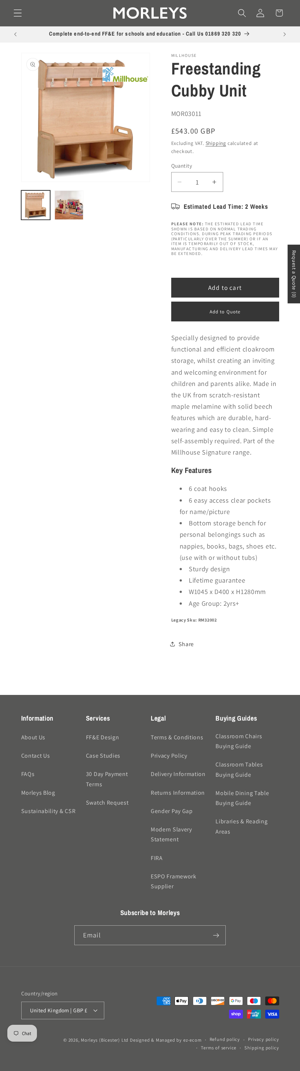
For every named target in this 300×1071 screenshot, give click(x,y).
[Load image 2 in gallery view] (69, 205)
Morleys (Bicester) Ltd (104, 1040)
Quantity (181, 165)
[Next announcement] (285, 34)
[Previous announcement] (15, 34)
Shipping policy (261, 1048)
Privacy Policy (169, 755)
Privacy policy (263, 1039)
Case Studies (103, 755)
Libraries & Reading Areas (241, 826)
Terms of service (218, 1048)
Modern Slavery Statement (171, 834)
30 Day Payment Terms (107, 779)
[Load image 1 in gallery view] (35, 205)
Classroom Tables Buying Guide (239, 769)
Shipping (216, 143)
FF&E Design (102, 737)
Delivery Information (178, 774)
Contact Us (35, 755)
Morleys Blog (38, 793)
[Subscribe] (216, 935)
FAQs (28, 774)
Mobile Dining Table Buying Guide (242, 798)
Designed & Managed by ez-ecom (165, 1040)
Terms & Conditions (177, 737)
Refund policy (225, 1039)
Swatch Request (107, 802)
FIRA (157, 858)
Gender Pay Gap (172, 811)
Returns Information (178, 793)
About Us (33, 737)
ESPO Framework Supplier (173, 881)
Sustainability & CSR (48, 811)
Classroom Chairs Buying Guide (238, 741)
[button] (17, 13)
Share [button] (186, 644)
